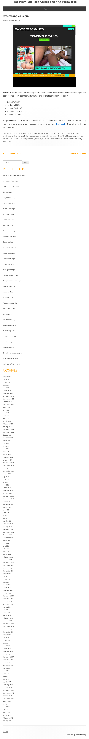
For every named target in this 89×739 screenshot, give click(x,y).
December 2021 (8, 529)
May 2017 (6, 676)
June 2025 (6, 413)
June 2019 (6, 612)
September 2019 (8, 604)
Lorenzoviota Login (9, 203)
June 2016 (6, 707)
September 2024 (8, 438)
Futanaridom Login (9, 236)
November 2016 (8, 693)
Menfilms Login (8, 342)
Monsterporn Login (9, 247)
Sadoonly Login (8, 225)
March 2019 (7, 615)
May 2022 (6, 515)
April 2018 (6, 646)
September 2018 (8, 632)
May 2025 (6, 416)
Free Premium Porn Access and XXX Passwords (44, 2)
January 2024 (7, 460)
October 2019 (7, 601)
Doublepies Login (9, 347)
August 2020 (7, 574)
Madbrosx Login (8, 292)
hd (66, 136)
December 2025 (8, 396)
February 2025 (8, 424)
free (59, 136)
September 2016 (8, 699)
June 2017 (6, 674)
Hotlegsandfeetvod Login (12, 364)
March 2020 (7, 588)
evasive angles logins (72, 133)
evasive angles (43, 133)
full (63, 136)
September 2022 (8, 504)
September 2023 (8, 471)
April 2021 (6, 551)
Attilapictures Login (9, 253)
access (29, 133)
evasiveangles (8, 136)
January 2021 (7, 560)
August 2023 (7, 474)
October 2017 (7, 662)
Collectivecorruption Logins (12, 353)
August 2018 (7, 635)
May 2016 (6, 710)
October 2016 (7, 696)
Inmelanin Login (8, 264)
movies (5, 139)
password (22, 139)
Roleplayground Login (10, 286)
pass (10, 139)
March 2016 (7, 715)
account (35, 133)
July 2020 (6, 576)
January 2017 (7, 687)
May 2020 (6, 582)
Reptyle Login (7, 192)
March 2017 (7, 682)
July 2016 (6, 704)
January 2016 (7, 721)
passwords (30, 139)
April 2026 (6, 388)
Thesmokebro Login (12, 153)
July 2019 (6, 610)
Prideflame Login (9, 308)
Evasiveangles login (21, 136)
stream (49, 139)
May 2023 (6, 482)
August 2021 (7, 540)
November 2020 (8, 565)
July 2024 (6, 443)
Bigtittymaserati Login (10, 358)
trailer (54, 139)
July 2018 (6, 637)
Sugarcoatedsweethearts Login (14, 175)
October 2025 (7, 402)
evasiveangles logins (35, 136)
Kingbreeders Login (9, 198)
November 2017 (8, 660)
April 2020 (6, 585)
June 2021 (6, 546)
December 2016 (8, 690)
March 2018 (7, 649)
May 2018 (6, 643)
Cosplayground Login (10, 275)
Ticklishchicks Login (9, 336)
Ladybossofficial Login (10, 181)
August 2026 (7, 377)
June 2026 (6, 382)
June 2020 (6, 579)
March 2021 (7, 554)
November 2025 (8, 399)
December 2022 (8, 496)
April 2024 (6, 452)
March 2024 (7, 454)
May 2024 (6, 449)
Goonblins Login (8, 242)
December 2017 (8, 657)
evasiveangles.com (50, 136)
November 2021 (8, 532)
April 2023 (6, 485)
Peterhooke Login (9, 209)
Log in (5, 731)
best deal (60, 124)
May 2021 (6, 549)
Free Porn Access (16, 133)
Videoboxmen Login (10, 303)
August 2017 (7, 668)
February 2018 (8, 651)
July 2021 (6, 543)
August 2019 (7, 607)
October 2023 (7, 468)
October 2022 (7, 502)
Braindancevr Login (9, 231)
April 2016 (6, 712)
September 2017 (8, 665)
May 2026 (6, 385)
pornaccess (7, 21)
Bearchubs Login (8, 314)
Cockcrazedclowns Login (11, 186)
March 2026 (7, 391)
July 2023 (6, 477)
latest (69, 136)
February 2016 (8, 718)
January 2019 (7, 621)
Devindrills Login (8, 214)
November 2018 (8, 626)
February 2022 (8, 524)
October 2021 (7, 535)
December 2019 (8, 596)
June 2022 (6, 513)
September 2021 (8, 538)
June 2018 (6, 640)
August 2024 (7, 440)
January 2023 (7, 493)
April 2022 (6, 518)
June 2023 (6, 479)
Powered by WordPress (75, 735)
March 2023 (7, 488)
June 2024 (6, 446)
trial (58, 139)
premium (38, 139)
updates (64, 139)
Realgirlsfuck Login (77, 153)
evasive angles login (57, 133)
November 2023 (8, 465)
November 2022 (8, 499)
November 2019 (8, 599)
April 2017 (6, 679)
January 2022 (7, 526)
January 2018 (7, 654)
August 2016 (7, 701)
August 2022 (7, 507)
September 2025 (8, 404)
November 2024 (8, 432)
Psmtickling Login (9, 331)
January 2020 (7, 593)
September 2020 (8, 571)
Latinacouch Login (9, 259)
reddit (44, 139)
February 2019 (8, 618)
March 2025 (7, 421)
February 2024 (8, 457)
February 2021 (8, 557)
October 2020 (7, 568)
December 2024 (8, 429)
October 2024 (7, 435)
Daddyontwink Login (10, 325)
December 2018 (8, 624)
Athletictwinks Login (9, 320)
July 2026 (6, 379)
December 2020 (8, 563)
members (79, 136)
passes (15, 139)
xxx (68, 139)
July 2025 (6, 410)
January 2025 (7, 427)
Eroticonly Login (8, 220)
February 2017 (8, 685)
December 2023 (8, 463)
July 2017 (6, 671)
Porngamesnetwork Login (12, 281)
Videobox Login (8, 297)
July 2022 (6, 510)
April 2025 (6, 418)
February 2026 (8, 393)
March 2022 (7, 521)
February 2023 (8, 490)
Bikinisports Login (9, 270)
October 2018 (7, 629)
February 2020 (8, 590)
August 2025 (7, 407)
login (73, 136)
